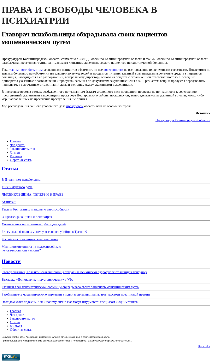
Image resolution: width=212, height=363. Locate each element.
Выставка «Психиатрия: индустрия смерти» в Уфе (37, 279)
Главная (15, 141)
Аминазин (9, 202)
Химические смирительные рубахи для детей (34, 224)
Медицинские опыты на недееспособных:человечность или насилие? (31, 248)
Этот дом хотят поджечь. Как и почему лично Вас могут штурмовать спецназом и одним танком (70, 302)
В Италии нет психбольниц (21, 179)
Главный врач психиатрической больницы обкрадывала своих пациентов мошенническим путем (70, 287)
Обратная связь (20, 160)
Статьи (15, 152)
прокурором (74, 106)
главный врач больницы (25, 69)
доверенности (113, 69)
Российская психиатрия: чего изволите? (30, 239)
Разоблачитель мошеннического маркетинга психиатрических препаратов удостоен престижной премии (76, 294)
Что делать (17, 145)
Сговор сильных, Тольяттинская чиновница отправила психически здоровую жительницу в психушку (74, 272)
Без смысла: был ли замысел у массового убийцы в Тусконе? (44, 231)
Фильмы (16, 156)
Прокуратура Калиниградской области (182, 120)
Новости (11, 261)
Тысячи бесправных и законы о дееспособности (35, 209)
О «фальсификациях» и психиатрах (27, 217)
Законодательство (22, 148)
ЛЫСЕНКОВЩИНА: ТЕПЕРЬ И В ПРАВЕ (33, 194)
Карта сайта (204, 346)
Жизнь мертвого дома (17, 187)
